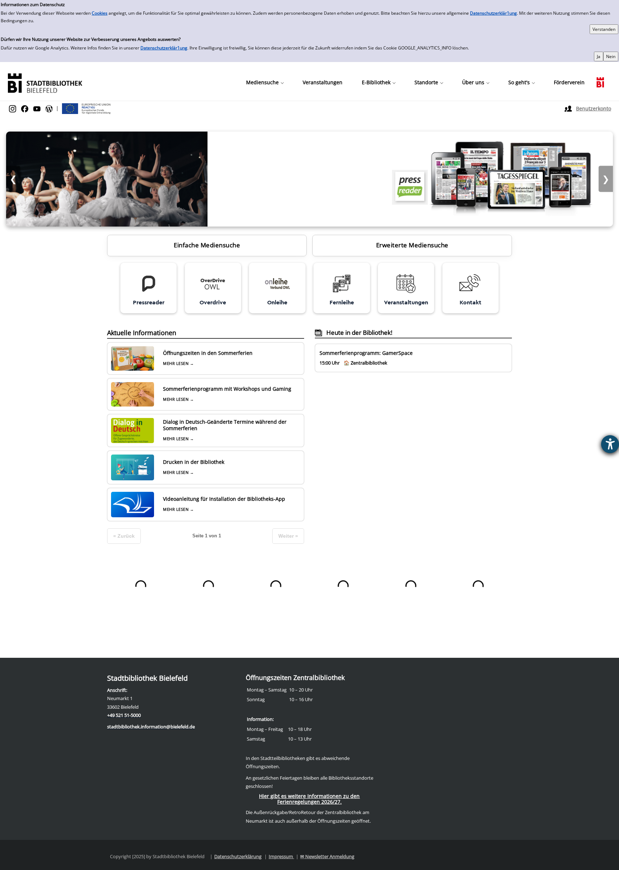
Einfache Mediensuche (207, 245)
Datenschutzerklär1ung (493, 13)
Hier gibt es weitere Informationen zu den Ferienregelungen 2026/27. (309, 799)
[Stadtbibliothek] (44, 82)
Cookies (99, 13)
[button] (265, 82)
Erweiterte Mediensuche (412, 245)
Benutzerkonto (593, 108)
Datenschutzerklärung (237, 856)
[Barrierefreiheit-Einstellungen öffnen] (610, 444)
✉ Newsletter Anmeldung (327, 856)
